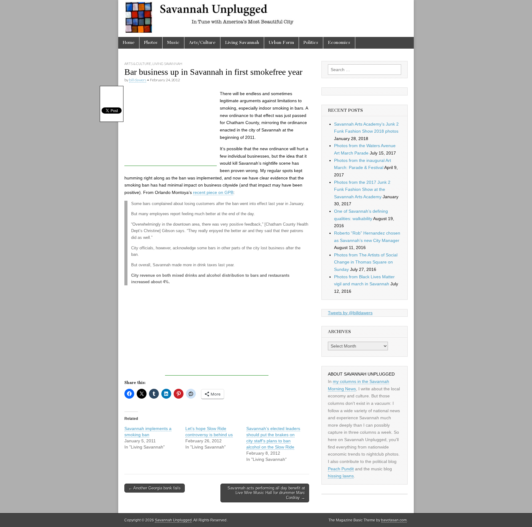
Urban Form (281, 42)
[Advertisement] (170, 127)
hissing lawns (341, 475)
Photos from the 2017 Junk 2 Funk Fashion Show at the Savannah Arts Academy (362, 189)
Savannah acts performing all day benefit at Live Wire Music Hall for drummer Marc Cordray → (266, 493)
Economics (339, 42)
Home (129, 42)
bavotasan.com (394, 520)
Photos (151, 42)
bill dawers (137, 80)
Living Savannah (242, 42)
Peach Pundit (341, 468)
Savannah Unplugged (173, 520)
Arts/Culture (202, 42)
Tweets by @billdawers (350, 312)
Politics (311, 42)
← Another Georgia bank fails (154, 488)
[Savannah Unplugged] (266, 18)
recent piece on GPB (213, 192)
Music (173, 42)
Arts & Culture (137, 64)
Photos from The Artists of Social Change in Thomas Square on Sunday (365, 262)
